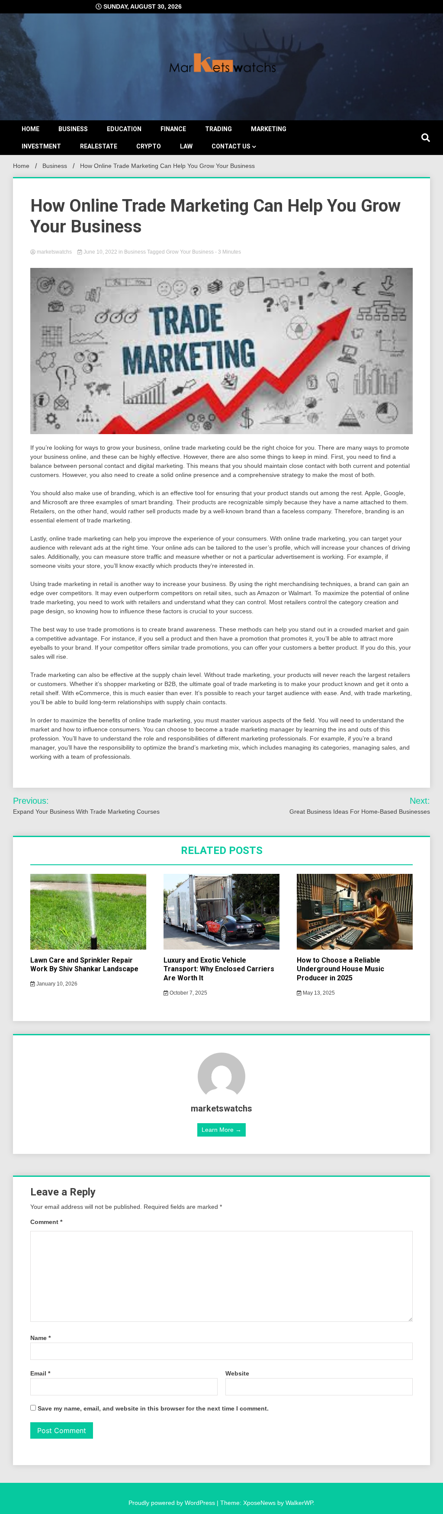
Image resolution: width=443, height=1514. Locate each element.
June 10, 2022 (100, 252)
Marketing (268, 129)
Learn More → (221, 1129)
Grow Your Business (190, 252)
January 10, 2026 (56, 984)
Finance (173, 129)
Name (40, 1337)
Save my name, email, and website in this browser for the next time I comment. (153, 1408)
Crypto (148, 146)
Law (186, 146)
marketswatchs (54, 252)
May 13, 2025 (318, 993)
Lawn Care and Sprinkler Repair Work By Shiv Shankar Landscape (84, 964)
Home (30, 129)
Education (124, 129)
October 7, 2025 (187, 993)
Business (73, 129)
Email (40, 1373)
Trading (218, 129)
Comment (46, 1221)
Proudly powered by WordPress (172, 1502)
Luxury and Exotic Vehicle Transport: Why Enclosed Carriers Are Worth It (219, 969)
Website (237, 1373)
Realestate (98, 146)
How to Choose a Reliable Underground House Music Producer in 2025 (340, 969)
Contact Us (231, 146)
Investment (41, 146)
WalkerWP (299, 1502)
